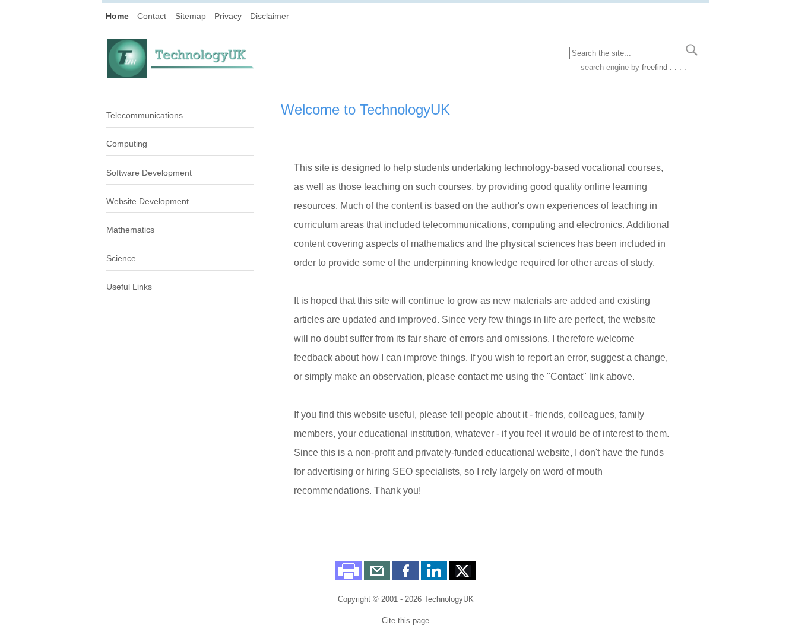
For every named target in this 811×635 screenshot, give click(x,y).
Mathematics (130, 229)
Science (121, 258)
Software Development (149, 172)
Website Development (147, 201)
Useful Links (129, 286)
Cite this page (405, 620)
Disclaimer (269, 16)
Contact (151, 16)
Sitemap (190, 16)
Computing (126, 143)
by (657, 67)
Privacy (228, 16)
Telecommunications (144, 115)
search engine (605, 67)
